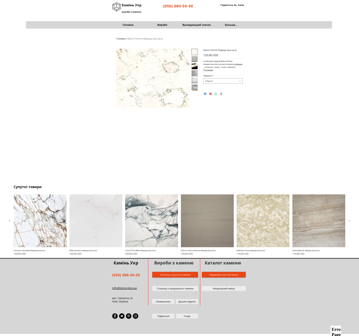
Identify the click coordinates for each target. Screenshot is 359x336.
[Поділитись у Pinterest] (210, 94)
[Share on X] (221, 94)
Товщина (208, 75)
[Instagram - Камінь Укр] (135, 316)
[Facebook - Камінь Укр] (115, 316)
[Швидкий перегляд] (40, 220)
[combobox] (223, 81)
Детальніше (208, 70)
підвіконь (238, 64)
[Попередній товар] (9, 220)
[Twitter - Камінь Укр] (122, 316)
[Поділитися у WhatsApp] (216, 94)
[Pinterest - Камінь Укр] (128, 316)
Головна (120, 38)
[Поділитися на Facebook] (205, 94)
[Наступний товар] (349, 220)
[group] (179, 225)
